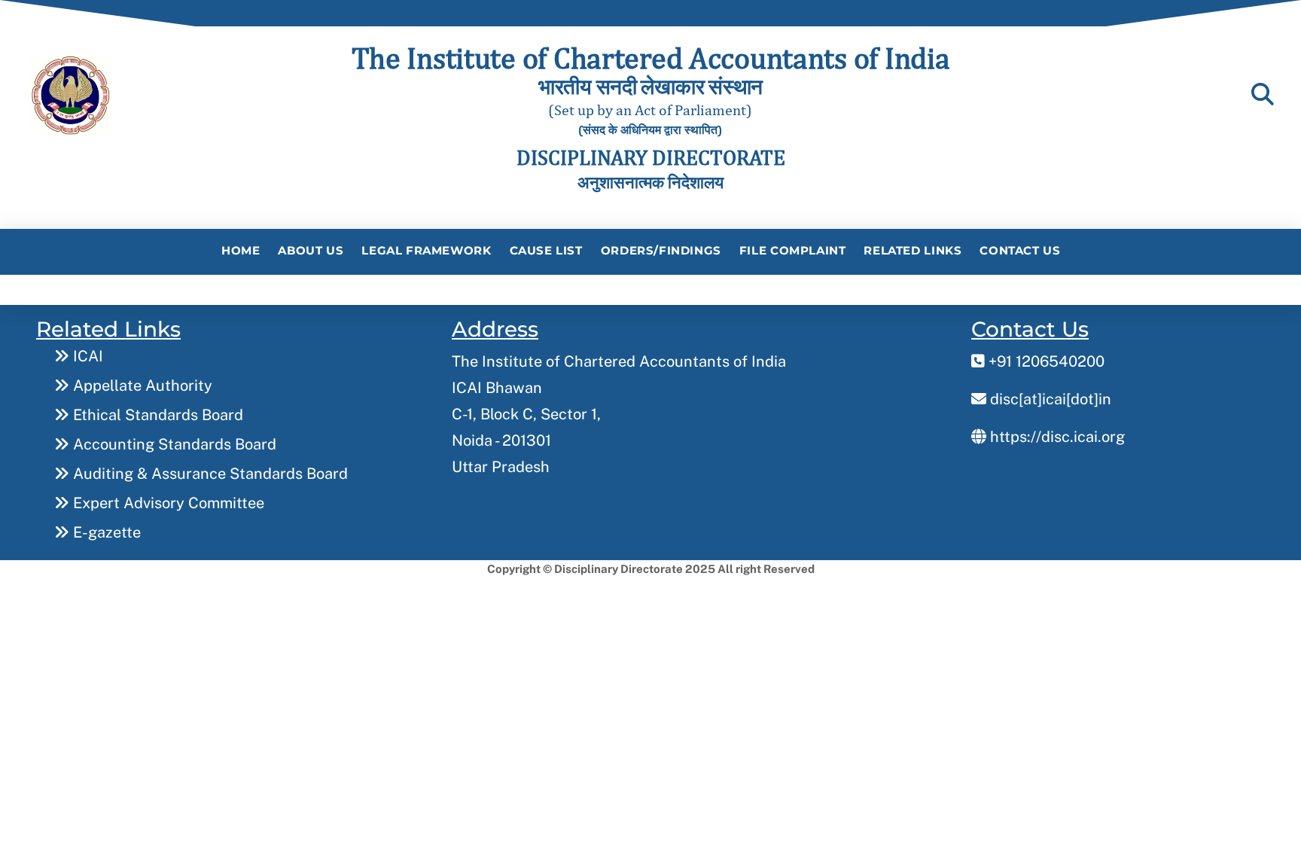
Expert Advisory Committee (166, 503)
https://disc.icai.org (1055, 437)
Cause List (546, 250)
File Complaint (792, 250)
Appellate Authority (140, 385)
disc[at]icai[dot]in (1048, 399)
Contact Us (1020, 250)
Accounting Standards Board (172, 444)
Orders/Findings (661, 250)
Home (240, 250)
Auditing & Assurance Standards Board (208, 474)
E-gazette (105, 532)
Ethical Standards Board (156, 415)
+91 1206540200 (1044, 361)
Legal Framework (426, 250)
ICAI (86, 356)
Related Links (912, 250)
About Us (310, 250)
